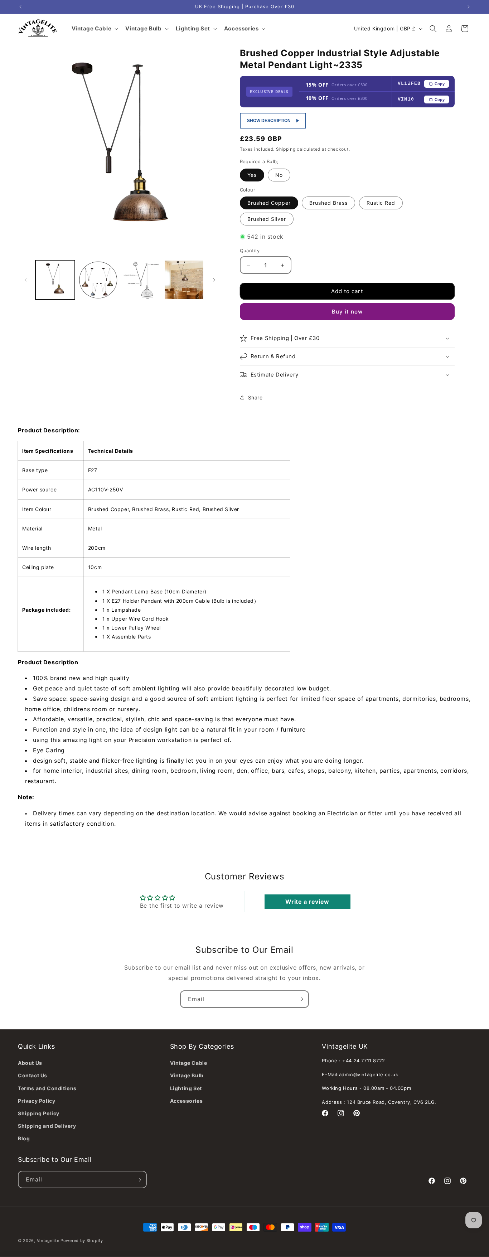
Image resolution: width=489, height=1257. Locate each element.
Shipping (286, 149)
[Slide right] (214, 280)
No (279, 175)
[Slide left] (26, 280)
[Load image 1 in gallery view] (55, 280)
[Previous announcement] (20, 7)
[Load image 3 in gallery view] (141, 280)
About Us (30, 1063)
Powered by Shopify (81, 1240)
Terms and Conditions (47, 1088)
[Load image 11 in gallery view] (184, 280)
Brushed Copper (269, 203)
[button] (433, 29)
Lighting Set (186, 1088)
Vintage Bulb (187, 1075)
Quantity (250, 250)
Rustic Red (381, 203)
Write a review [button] (307, 902)
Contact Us (32, 1075)
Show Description (269, 120)
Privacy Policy (36, 1101)
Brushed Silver (266, 219)
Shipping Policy (38, 1113)
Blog (24, 1138)
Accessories (186, 1101)
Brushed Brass (328, 203)
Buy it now (347, 311)
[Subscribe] (300, 999)
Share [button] (255, 397)
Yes (252, 175)
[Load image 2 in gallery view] (98, 280)
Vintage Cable (188, 1063)
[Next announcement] (468, 7)
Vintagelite (48, 1240)
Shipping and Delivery (47, 1126)
